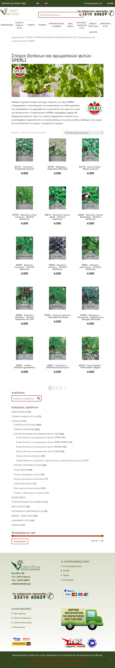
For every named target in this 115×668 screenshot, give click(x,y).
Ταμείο (66, 575)
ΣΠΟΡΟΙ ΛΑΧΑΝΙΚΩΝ (24, 429)
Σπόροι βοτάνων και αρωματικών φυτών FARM (38, 451)
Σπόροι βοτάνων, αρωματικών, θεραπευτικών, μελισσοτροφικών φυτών (49, 460)
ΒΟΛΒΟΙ (42, 25)
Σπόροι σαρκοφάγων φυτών (27, 474)
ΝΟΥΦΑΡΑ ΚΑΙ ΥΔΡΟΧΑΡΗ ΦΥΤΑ (27, 511)
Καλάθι (110, 3)
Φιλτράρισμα (20, 541)
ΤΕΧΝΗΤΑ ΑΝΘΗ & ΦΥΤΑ (19, 25)
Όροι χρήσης (20, 613)
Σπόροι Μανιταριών (23, 483)
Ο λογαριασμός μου (93, 3)
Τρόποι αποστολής (23, 622)
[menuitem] (37, 3)
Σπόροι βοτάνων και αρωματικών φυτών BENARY (39, 446)
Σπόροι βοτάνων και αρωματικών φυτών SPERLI (38, 437)
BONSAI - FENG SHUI (93, 25)
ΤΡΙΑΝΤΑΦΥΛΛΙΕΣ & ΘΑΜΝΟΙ (56, 25)
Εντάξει (36, 661)
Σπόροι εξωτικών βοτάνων (28, 455)
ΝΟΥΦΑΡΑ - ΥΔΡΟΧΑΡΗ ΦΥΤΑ (82, 25)
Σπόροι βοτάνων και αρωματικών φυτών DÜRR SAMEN (42, 442)
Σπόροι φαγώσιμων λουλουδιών (29, 478)
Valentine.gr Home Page (13, 3)
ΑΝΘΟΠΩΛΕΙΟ (7, 25)
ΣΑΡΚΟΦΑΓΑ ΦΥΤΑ (105, 25)
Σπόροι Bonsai (21, 469)
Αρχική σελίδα (18, 37)
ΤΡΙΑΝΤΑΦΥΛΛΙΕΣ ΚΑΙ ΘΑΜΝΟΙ (27, 501)
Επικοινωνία (19, 627)
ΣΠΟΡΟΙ (31, 25)
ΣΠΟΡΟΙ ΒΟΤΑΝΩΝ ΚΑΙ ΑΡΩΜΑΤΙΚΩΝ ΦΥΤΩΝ (56, 37)
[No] (111, 659)
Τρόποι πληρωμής (22, 617)
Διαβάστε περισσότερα (67, 661)
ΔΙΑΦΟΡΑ (93, 32)
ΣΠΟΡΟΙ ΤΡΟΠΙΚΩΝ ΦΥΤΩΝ (27, 465)
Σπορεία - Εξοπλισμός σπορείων (29, 492)
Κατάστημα (68, 579)
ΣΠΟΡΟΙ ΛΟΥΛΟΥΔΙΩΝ (25, 424)
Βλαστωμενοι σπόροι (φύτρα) (27, 488)
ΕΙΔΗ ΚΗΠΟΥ (70, 25)
